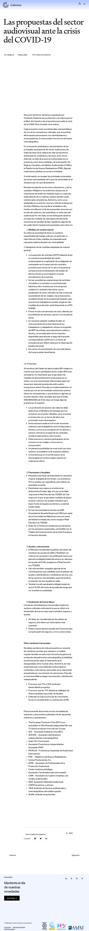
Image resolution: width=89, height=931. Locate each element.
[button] (84, 4)
